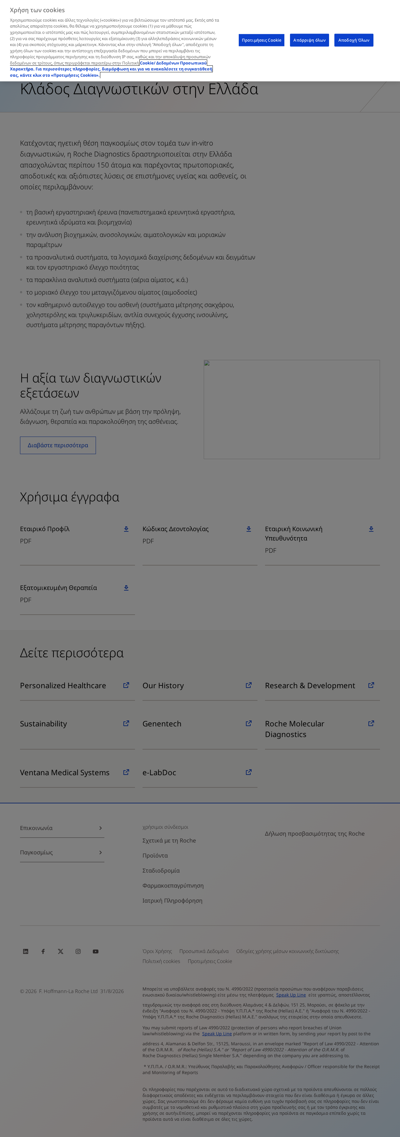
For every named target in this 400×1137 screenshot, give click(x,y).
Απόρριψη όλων (309, 40)
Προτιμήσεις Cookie (261, 40)
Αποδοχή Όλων (354, 40)
